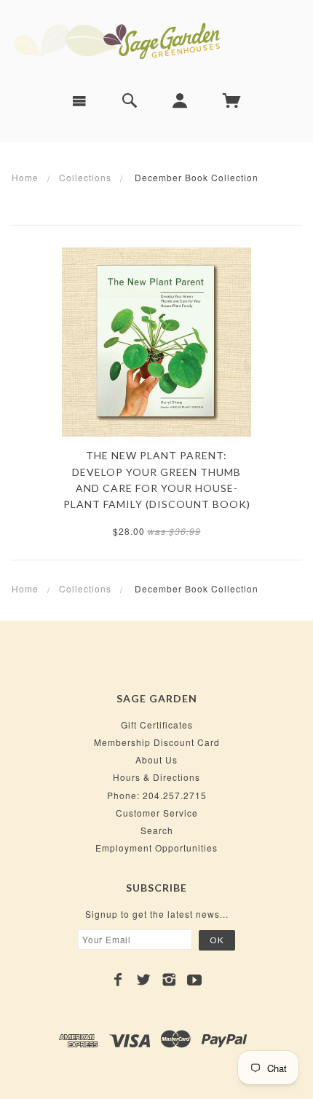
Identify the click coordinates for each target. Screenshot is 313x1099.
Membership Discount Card (157, 742)
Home (25, 177)
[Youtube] (194, 979)
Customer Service (157, 812)
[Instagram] (169, 979)
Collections (85, 177)
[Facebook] (118, 979)
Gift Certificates (157, 724)
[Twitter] (143, 979)
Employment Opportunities (156, 847)
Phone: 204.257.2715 (157, 795)
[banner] (156, 40)
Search (156, 830)
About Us (156, 759)
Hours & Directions (156, 777)
